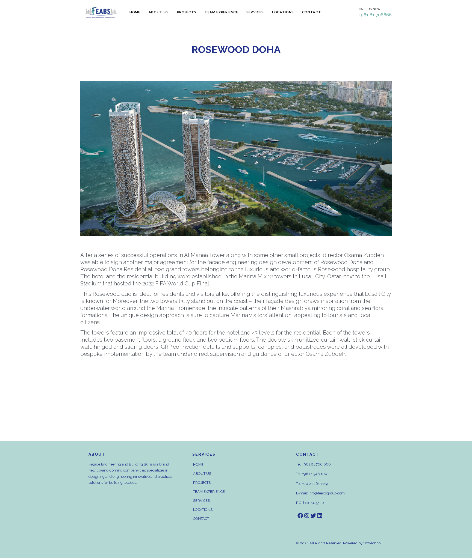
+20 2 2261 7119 (315, 484)
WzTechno (371, 543)
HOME (198, 464)
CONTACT (201, 519)
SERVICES (201, 501)
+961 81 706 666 (316, 464)
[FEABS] (100, 12)
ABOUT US (202, 474)
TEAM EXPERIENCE (209, 492)
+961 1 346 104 (314, 474)
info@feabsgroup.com (327, 493)
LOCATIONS (203, 510)
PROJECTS (202, 483)
